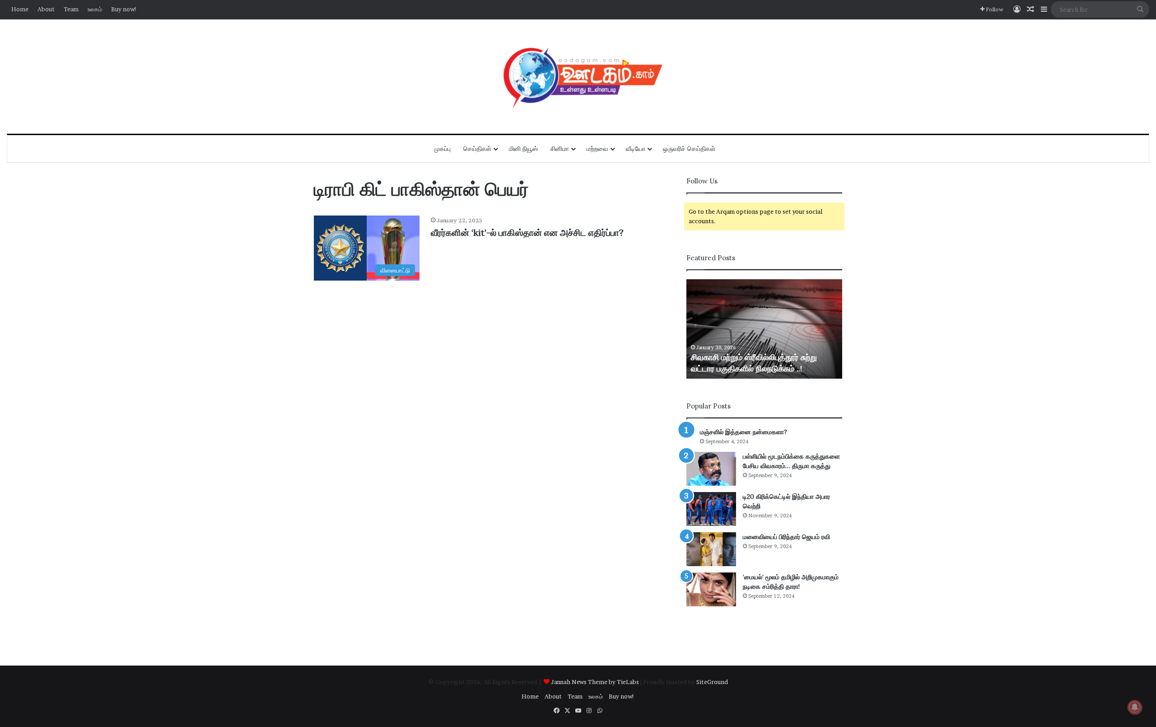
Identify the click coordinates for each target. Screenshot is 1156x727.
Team (71, 9)
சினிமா (559, 149)
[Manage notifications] (1135, 707)
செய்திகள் (477, 149)
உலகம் (95, 9)
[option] (764, 329)
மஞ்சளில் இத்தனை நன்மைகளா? (743, 432)
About (46, 9)
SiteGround (712, 681)
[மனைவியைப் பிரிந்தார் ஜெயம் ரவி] (711, 549)
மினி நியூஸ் (523, 149)
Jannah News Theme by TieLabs (595, 681)
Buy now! (124, 9)
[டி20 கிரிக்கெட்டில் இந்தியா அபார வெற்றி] (711, 509)
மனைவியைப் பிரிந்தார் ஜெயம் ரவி (786, 537)
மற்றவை (597, 149)
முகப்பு (442, 149)
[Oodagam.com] (578, 76)
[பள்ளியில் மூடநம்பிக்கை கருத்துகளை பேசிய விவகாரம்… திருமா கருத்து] (711, 469)
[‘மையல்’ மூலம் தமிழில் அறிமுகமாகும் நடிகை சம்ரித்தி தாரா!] (711, 589)
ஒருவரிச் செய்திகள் (689, 149)
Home (19, 9)
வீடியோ (635, 149)
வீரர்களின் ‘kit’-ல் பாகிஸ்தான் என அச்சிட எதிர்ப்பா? (527, 232)
